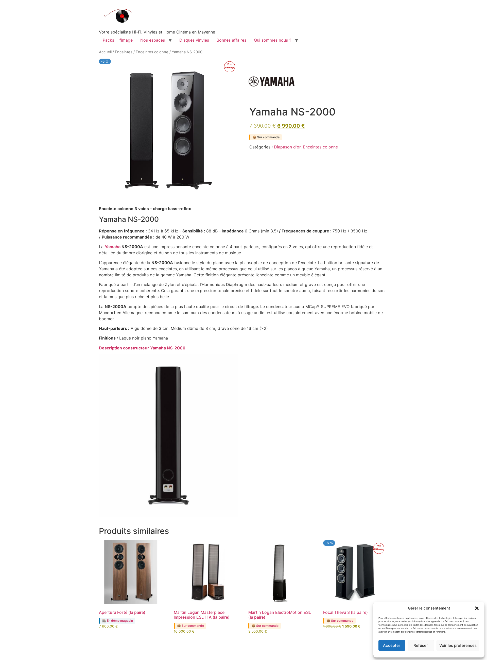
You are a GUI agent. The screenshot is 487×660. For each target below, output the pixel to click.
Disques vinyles (194, 40)
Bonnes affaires (231, 40)
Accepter (391, 645)
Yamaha (113, 246)
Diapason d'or (287, 146)
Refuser (420, 645)
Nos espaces (152, 40)
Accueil (105, 52)
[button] (476, 608)
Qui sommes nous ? (272, 40)
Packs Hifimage (118, 40)
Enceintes (123, 52)
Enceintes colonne (152, 52)
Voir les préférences (458, 645)
